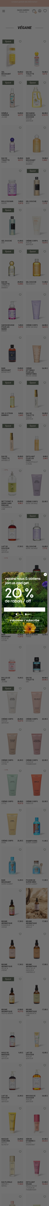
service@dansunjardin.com (34, 630)
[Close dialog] (45, 574)
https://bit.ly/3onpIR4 (38, 625)
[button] (24, 620)
